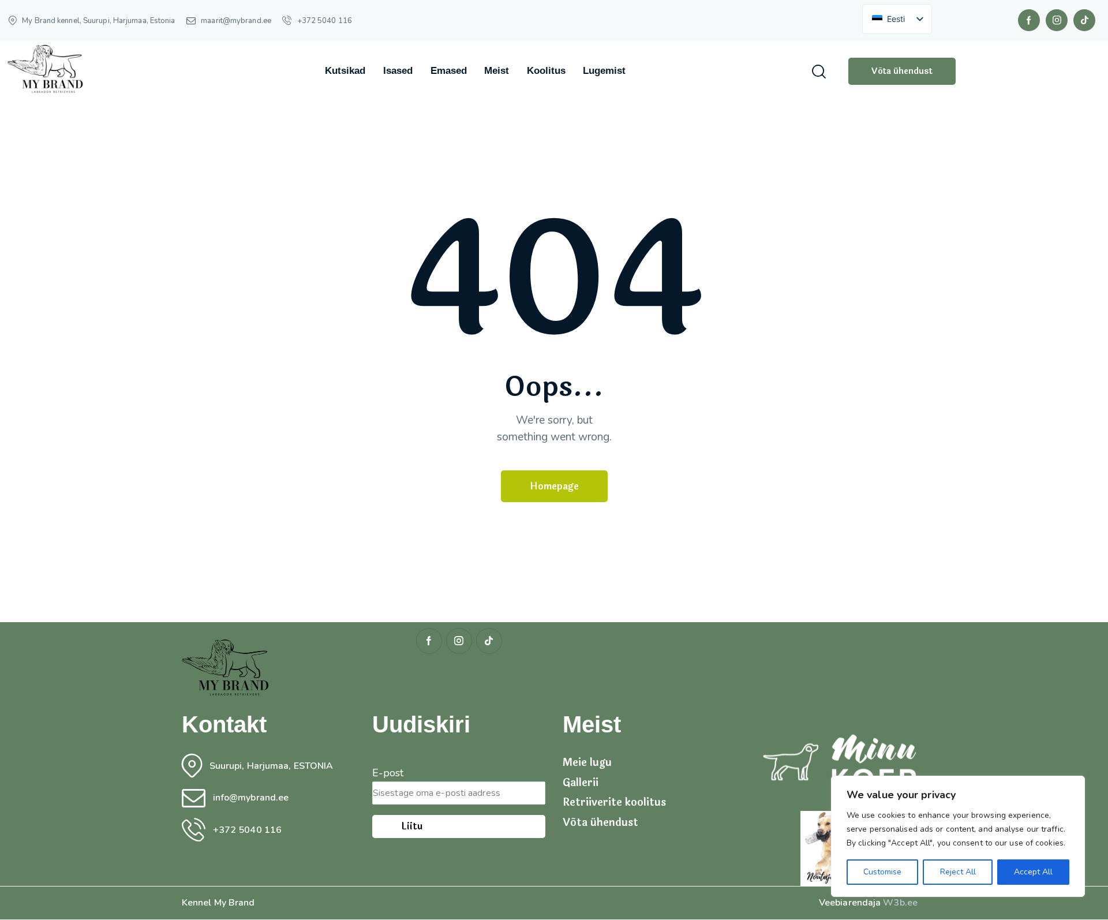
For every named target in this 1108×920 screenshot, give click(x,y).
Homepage (554, 486)
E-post (388, 773)
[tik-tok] (1084, 20)
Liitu (411, 826)
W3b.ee (900, 902)
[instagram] (1057, 20)
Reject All (958, 871)
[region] (958, 836)
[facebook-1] (1029, 20)
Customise (882, 871)
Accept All (1033, 871)
